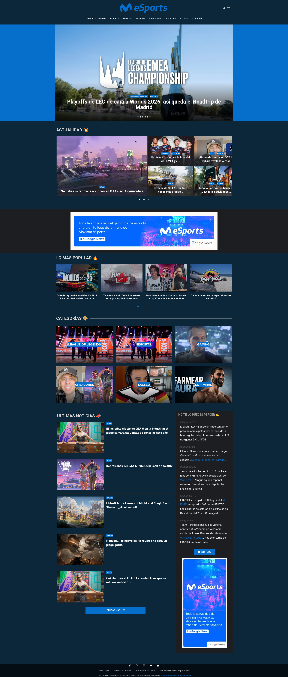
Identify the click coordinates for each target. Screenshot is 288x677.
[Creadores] (84, 384)
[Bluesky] (158, 665)
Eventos (140, 18)
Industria (170, 18)
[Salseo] (144, 384)
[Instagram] (144, 665)
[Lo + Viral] (203, 384)
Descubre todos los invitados (208, 460)
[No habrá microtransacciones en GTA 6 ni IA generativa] (102, 166)
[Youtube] (151, 665)
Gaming (127, 18)
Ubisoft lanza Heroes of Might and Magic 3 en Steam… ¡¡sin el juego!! (137, 505)
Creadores (155, 18)
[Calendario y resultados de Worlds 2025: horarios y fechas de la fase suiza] (77, 278)
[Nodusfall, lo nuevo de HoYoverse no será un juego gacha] (80, 549)
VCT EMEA (187, 480)
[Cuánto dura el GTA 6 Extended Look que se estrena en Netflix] (80, 587)
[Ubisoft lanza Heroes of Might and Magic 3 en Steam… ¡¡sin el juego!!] (80, 512)
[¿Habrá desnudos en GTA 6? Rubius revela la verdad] (216, 151)
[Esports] (144, 344)
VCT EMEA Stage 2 (191, 537)
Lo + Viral (197, 18)
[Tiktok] (130, 665)
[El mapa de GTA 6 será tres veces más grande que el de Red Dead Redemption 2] (170, 181)
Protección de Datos (145, 670)
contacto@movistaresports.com (175, 670)
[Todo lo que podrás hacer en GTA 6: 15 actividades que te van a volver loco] (216, 181)
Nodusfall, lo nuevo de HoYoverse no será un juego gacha (136, 543)
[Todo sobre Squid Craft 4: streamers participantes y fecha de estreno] (122, 278)
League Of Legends (96, 18)
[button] (60, 72)
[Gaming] (203, 344)
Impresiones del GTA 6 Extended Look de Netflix (139, 466)
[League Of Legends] (84, 344)
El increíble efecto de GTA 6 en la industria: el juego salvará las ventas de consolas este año (137, 430)
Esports (114, 18)
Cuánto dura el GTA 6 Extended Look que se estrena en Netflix (136, 580)
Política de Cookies (122, 670)
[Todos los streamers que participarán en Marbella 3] (211, 278)
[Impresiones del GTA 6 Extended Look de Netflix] (80, 474)
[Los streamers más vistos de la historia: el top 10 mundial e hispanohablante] (166, 278)
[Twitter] (137, 665)
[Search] (223, 8)
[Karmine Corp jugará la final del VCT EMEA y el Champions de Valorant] (170, 151)
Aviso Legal (103, 670)
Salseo (184, 18)
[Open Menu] (228, 8)
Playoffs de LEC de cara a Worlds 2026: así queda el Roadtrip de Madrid (143, 104)
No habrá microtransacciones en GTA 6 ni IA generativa (102, 191)
